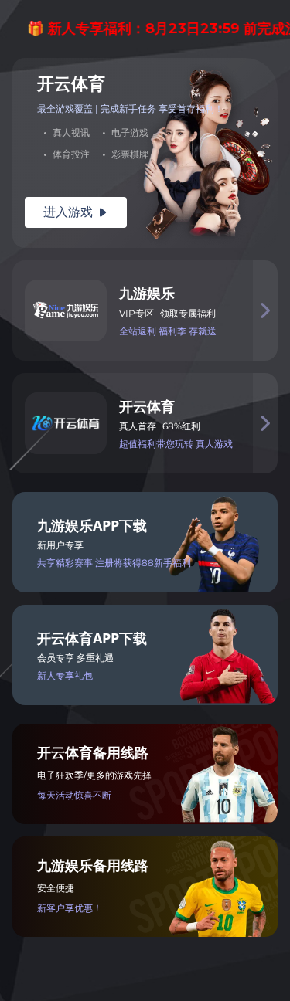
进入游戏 (75, 212)
